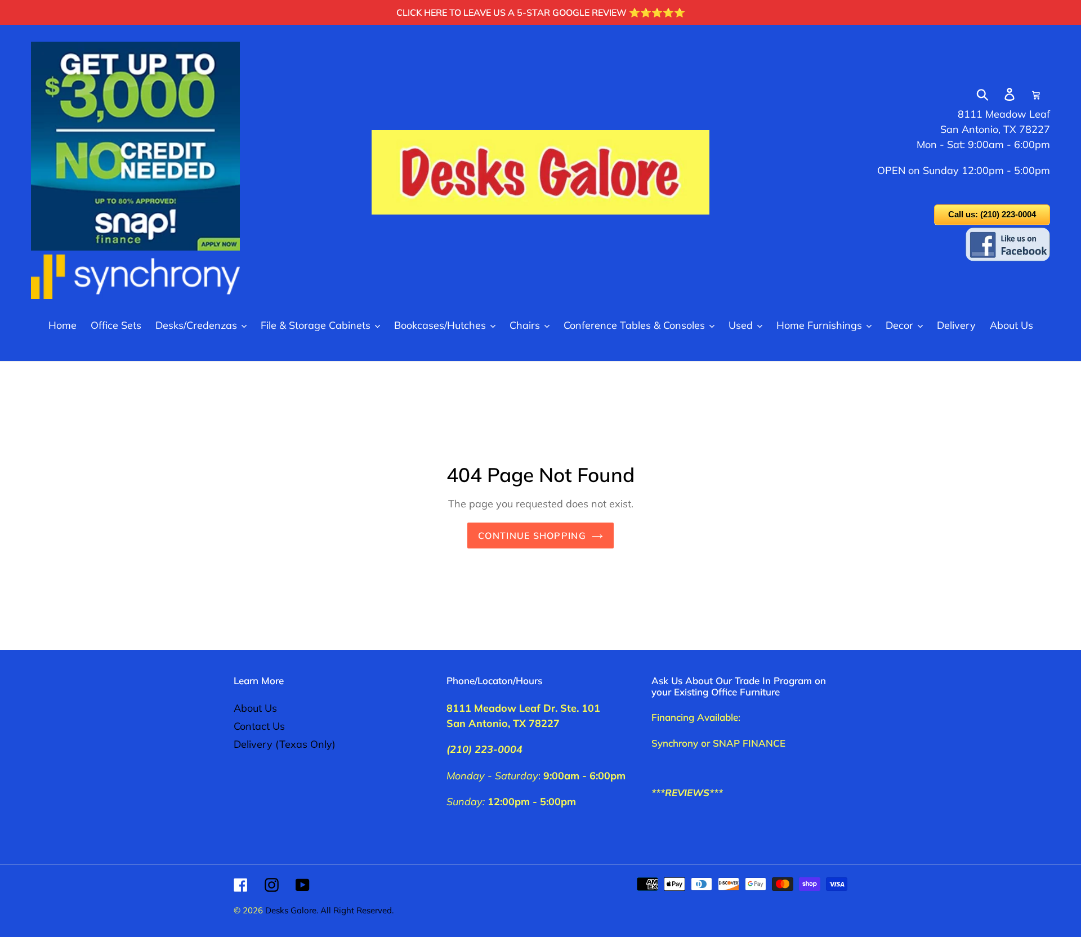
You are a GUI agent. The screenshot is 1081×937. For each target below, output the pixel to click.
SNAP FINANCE (749, 743)
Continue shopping (532, 535)
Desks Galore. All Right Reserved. (329, 910)
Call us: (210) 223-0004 (992, 214)
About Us (255, 708)
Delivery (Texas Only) (285, 744)
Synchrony (674, 743)
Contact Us (259, 726)
